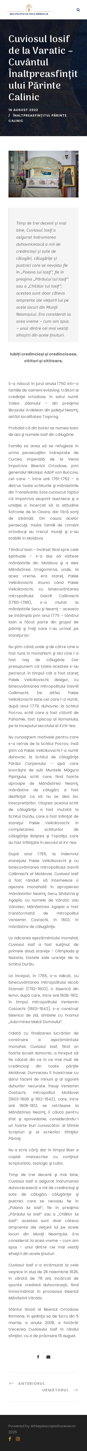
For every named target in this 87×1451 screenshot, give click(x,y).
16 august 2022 (23, 110)
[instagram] (18, 1439)
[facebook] (9, 1439)
